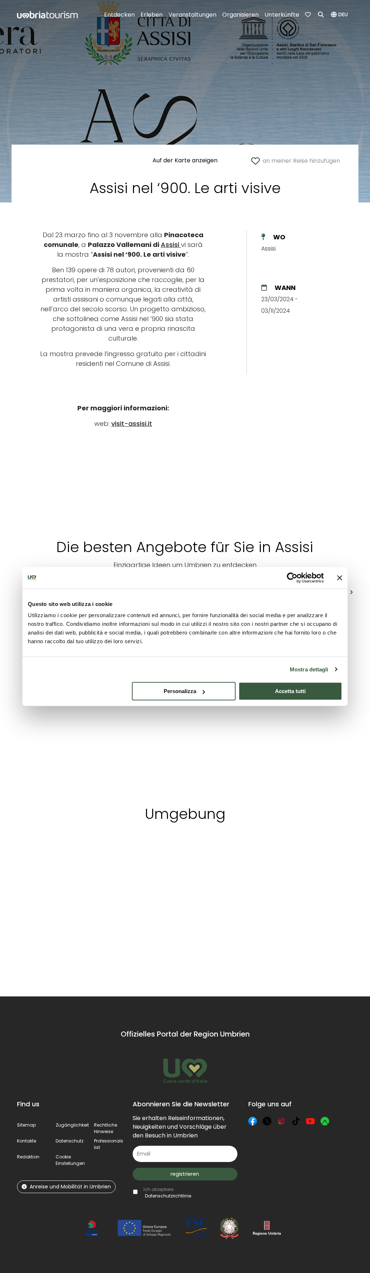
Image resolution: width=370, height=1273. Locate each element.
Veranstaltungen (192, 14)
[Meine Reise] (308, 15)
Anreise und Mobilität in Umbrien (70, 1186)
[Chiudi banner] (339, 577)
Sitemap (26, 1125)
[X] (267, 1121)
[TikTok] (296, 1121)
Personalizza (180, 691)
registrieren (185, 1174)
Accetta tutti (290, 691)
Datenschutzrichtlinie (168, 1196)
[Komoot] (324, 1121)
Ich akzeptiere (167, 1192)
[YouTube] (310, 1121)
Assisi (170, 244)
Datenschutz (69, 1141)
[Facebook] (252, 1121)
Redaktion (28, 1157)
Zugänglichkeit (72, 1125)
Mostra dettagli (309, 669)
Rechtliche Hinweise (105, 1128)
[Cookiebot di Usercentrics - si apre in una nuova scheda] (292, 577)
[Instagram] (281, 1121)
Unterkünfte (281, 14)
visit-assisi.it (131, 423)
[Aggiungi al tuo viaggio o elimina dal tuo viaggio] (90, 861)
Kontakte (26, 1141)
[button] (340, 14)
